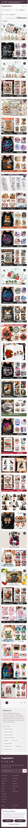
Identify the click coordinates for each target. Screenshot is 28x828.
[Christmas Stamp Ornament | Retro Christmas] (14, 332)
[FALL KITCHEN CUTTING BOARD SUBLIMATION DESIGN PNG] (14, 577)
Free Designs (4, 778)
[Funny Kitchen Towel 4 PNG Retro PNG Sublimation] (14, 595)
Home (2, 14)
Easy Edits (15, 783)
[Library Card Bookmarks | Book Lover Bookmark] (14, 182)
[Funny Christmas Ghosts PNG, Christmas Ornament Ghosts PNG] (14, 351)
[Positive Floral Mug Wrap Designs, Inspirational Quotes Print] (14, 107)
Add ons (3, 788)
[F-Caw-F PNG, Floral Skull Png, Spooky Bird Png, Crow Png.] (14, 539)
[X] (9, 761)
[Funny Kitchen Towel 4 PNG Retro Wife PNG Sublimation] (14, 88)
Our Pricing (15, 778)
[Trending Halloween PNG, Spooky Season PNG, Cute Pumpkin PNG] (14, 201)
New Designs (4, 781)
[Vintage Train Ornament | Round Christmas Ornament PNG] (14, 408)
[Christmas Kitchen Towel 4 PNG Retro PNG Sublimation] (14, 445)
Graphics (3, 786)
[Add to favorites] (24, 25)
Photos (2, 791)
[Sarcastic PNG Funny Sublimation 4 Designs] (14, 370)
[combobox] (8, 10)
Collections (3, 796)
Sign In (14, 808)
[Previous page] (3, 702)
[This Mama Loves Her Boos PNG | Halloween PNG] (14, 32)
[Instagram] (2, 761)
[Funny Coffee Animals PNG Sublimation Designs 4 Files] (14, 126)
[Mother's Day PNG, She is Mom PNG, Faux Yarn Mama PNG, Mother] (14, 614)
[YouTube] (12, 761)
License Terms (4, 808)
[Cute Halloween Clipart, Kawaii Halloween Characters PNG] (14, 633)
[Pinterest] (7, 761)
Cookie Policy (16, 817)
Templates (3, 794)
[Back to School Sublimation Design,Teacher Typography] (14, 652)
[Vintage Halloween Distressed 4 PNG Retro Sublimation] (14, 314)
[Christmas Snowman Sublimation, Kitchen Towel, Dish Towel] (14, 689)
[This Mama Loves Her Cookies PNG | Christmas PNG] (14, 69)
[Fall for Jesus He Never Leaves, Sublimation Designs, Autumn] (14, 520)
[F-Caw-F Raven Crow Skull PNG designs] (14, 464)
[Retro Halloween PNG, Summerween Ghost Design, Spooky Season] (14, 502)
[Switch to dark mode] (23, 6)
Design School (16, 786)
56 (21, 702)
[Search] (16, 10)
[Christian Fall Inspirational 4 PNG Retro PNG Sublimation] (14, 163)
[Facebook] (4, 761)
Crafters (7, 14)
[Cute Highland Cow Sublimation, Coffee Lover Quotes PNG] (14, 558)
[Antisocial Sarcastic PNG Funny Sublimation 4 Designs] (14, 50)
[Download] (21, 25)
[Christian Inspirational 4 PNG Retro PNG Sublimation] (14, 426)
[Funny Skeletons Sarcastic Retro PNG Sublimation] (14, 144)
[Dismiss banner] (26, 2)
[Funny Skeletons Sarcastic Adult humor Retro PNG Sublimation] (14, 238)
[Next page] (24, 702)
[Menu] (26, 6)
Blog (14, 788)
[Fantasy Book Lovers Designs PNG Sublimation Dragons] (14, 671)
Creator (14, 781)
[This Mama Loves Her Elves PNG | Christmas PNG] (14, 276)
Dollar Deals (4, 799)
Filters (5, 21)
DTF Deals (3, 801)
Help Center (15, 791)
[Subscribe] (25, 771)
